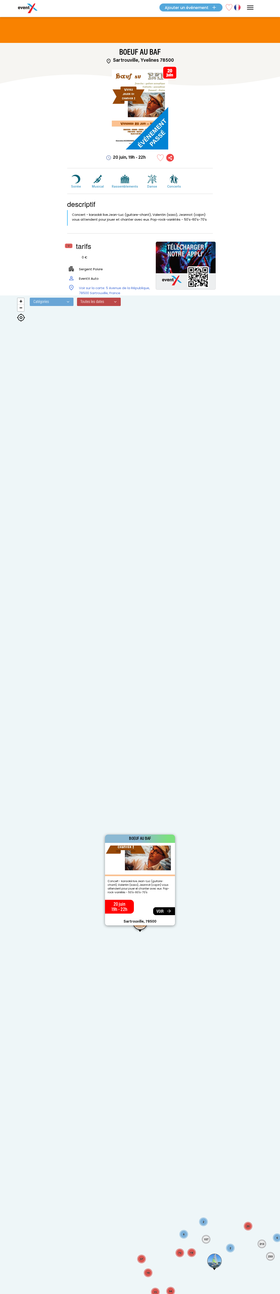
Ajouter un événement (186, 7)
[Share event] (170, 158)
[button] (248, 1226)
